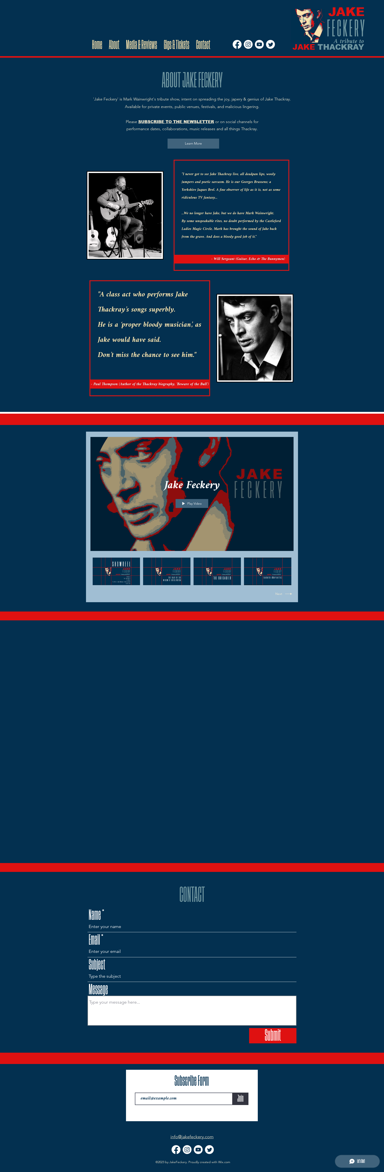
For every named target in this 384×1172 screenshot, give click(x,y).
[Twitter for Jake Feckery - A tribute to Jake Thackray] (270, 44)
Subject (97, 964)
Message (98, 989)
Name (95, 915)
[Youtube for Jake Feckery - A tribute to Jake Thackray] (259, 44)
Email (94, 940)
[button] (193, 144)
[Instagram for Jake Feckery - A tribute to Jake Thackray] (248, 44)
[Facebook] (237, 44)
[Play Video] (116, 571)
